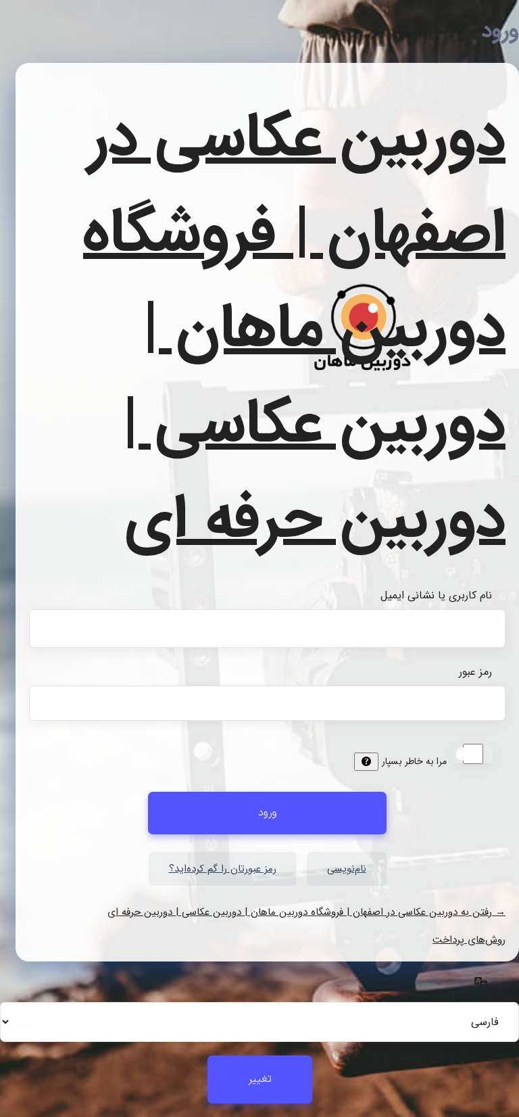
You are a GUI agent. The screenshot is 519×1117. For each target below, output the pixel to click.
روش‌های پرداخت (468, 940)
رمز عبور (475, 671)
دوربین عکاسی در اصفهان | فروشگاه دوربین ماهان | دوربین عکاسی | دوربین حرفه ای (294, 329)
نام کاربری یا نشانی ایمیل (436, 595)
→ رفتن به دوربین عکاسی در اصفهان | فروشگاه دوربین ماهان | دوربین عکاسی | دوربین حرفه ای (306, 912)
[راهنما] (366, 762)
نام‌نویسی (346, 869)
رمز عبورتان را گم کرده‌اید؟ (222, 869)
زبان (496, 988)
